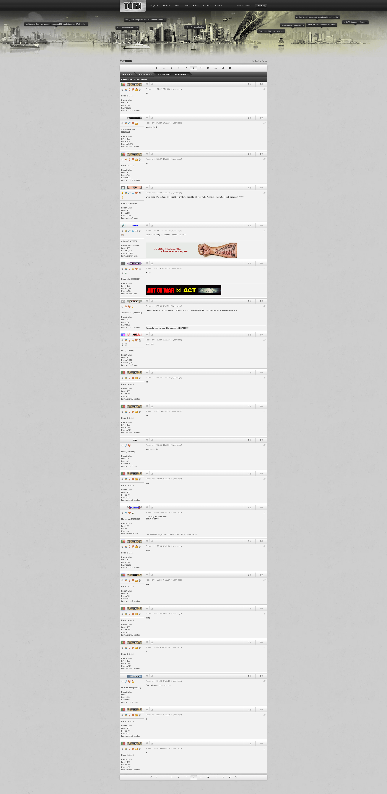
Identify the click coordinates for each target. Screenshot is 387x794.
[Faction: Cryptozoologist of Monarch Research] (122, 273)
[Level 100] (126, 89)
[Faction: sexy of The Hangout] (122, 344)
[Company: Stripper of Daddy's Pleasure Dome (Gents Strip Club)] (140, 340)
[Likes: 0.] (250, 154)
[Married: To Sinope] (136, 193)
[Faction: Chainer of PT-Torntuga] (140, 89)
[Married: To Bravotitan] (133, 123)
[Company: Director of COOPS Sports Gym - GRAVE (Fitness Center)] (133, 681)
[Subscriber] (133, 193)
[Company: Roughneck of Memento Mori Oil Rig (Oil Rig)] (136, 231)
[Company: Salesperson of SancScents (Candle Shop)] (140, 193)
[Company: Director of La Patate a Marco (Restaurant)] (136, 89)
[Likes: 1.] (250, 84)
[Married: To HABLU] (136, 340)
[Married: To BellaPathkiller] (129, 306)
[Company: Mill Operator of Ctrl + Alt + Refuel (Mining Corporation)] (140, 269)
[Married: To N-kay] (129, 513)
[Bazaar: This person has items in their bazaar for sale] (122, 235)
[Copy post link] (264, 89)
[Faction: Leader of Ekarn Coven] (133, 306)
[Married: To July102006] (129, 445)
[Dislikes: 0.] (262, 84)
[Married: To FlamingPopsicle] (133, 89)
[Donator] (133, 269)
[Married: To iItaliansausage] (129, 681)
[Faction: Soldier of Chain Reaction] (140, 231)
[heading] (205, 100)
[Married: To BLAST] (136, 269)
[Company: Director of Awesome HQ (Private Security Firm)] (136, 123)
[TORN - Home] (133, 6)
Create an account (243, 6)
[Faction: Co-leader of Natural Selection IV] (122, 197)
